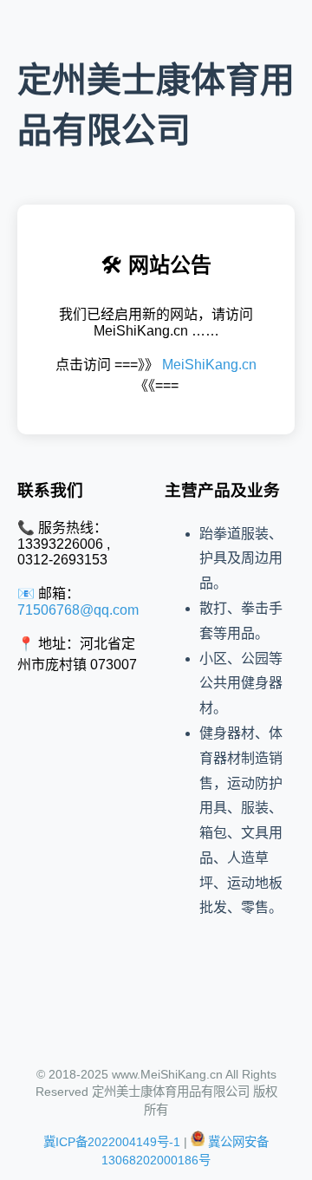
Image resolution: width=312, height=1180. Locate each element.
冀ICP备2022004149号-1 (111, 1142)
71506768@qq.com (78, 610)
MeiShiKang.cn (209, 364)
